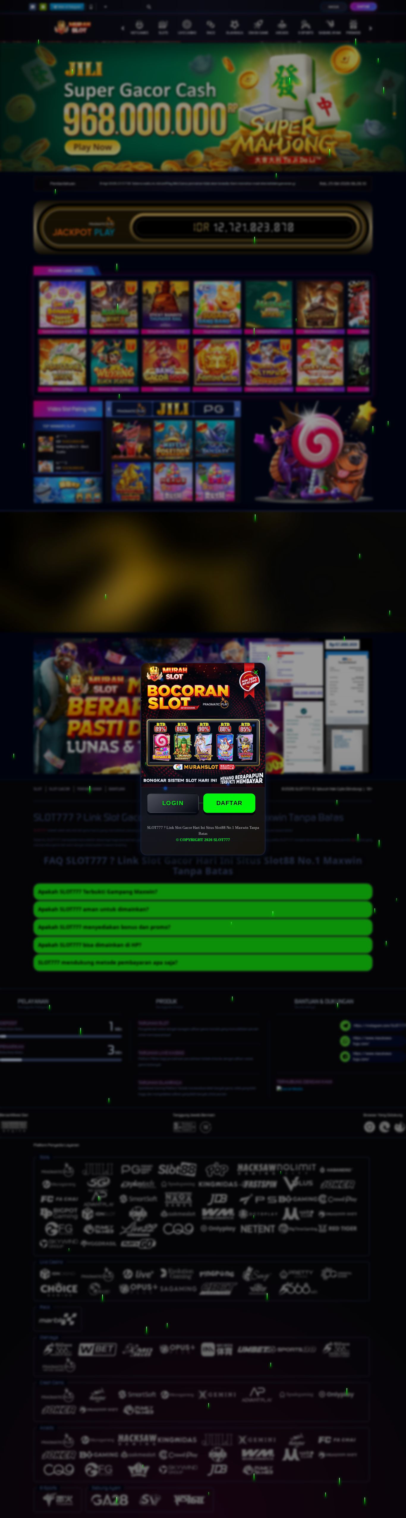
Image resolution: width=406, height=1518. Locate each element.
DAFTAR (229, 803)
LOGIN (173, 803)
